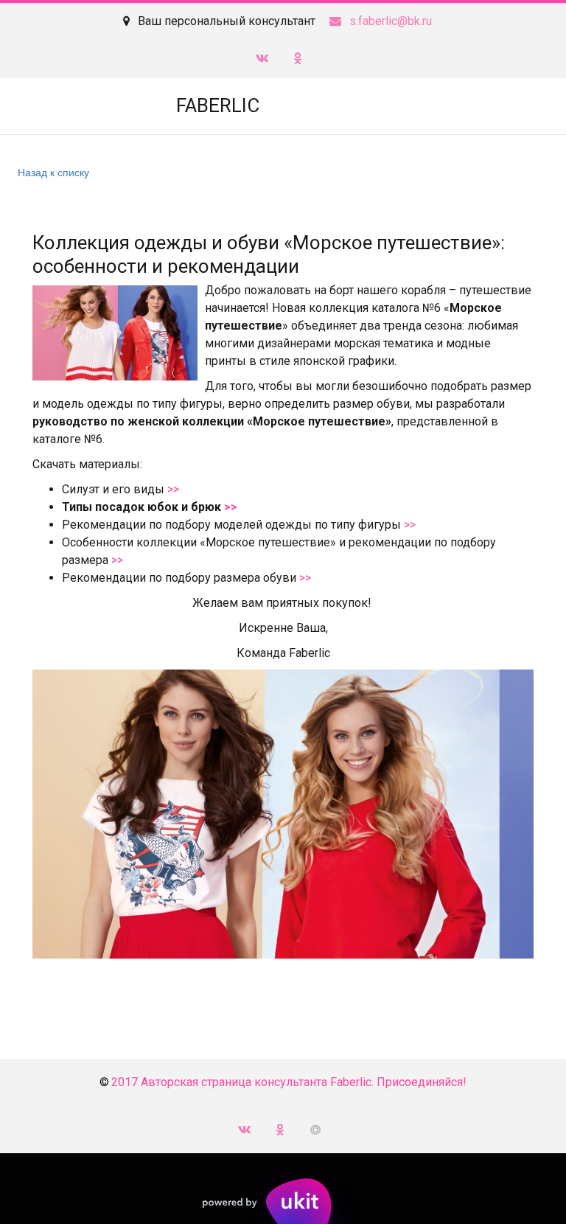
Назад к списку (53, 171)
